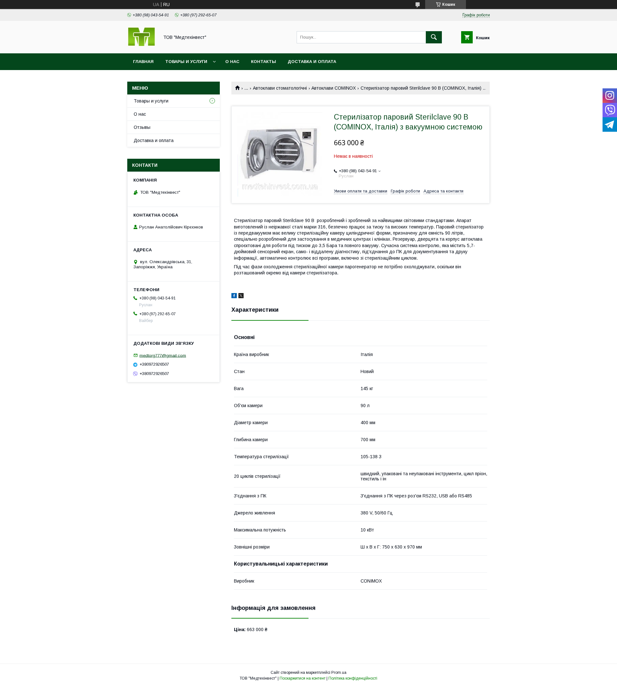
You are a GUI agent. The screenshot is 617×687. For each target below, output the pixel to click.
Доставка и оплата (312, 61)
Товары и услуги (186, 61)
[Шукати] (434, 37)
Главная (143, 61)
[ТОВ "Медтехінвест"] (141, 45)
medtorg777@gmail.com (162, 355)
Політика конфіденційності (352, 678)
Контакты (263, 61)
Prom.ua (338, 672)
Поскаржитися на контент (303, 678)
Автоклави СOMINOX (333, 88)
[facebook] (234, 296)
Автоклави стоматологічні (280, 88)
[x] (241, 296)
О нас (232, 61)
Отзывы (142, 127)
